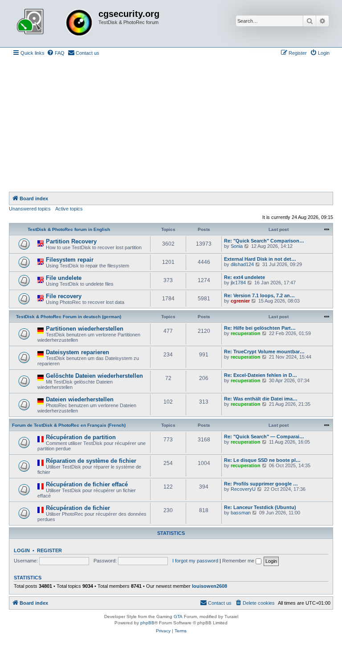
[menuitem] (56, 53)
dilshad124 (242, 264)
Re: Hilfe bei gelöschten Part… (260, 328)
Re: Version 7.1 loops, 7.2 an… (259, 295)
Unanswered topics (30, 208)
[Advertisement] (171, 125)
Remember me (239, 560)
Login (22, 550)
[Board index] (54, 23)
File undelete (63, 278)
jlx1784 (238, 282)
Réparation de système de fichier (91, 460)
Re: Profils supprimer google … (261, 483)
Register (49, 550)
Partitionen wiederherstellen (84, 328)
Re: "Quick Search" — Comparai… (264, 436)
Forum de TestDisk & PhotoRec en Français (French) (69, 425)
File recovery (63, 296)
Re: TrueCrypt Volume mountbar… (264, 351)
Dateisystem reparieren (77, 352)
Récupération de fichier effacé (87, 484)
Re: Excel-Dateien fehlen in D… (260, 375)
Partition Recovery (71, 241)
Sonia (237, 246)
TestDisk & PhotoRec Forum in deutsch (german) (68, 316)
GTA (178, 616)
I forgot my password (195, 560)
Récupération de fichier (78, 508)
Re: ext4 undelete (244, 277)
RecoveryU (243, 489)
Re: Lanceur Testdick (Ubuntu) (260, 507)
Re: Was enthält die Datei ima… (260, 398)
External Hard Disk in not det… (260, 259)
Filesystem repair (70, 259)
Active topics (69, 208)
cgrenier (240, 300)
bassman (241, 512)
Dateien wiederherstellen (80, 399)
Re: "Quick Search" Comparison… (264, 240)
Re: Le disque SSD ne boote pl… (262, 460)
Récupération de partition (81, 437)
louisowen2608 (209, 586)
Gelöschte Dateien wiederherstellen (94, 375)
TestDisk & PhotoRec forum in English (69, 229)
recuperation (246, 333)
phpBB (147, 622)
